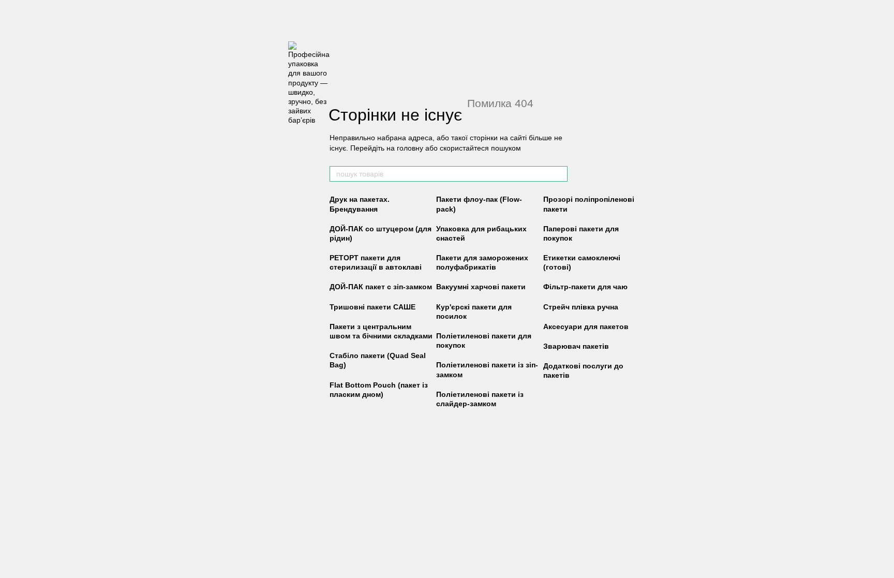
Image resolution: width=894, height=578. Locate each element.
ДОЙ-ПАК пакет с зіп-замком (381, 287)
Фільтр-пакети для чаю (585, 287)
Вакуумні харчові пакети (481, 287)
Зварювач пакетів (576, 346)
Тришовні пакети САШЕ (372, 307)
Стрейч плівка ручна (580, 307)
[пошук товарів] (559, 174)
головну (410, 148)
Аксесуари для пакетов (586, 326)
